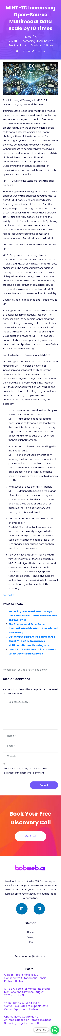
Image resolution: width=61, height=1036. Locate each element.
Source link (8, 595)
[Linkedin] (22, 909)
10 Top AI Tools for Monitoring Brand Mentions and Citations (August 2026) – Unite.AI (27, 992)
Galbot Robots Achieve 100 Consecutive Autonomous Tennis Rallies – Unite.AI (25, 978)
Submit (44, 785)
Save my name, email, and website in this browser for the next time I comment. (26, 770)
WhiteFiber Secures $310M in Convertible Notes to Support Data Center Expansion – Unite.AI (26, 1006)
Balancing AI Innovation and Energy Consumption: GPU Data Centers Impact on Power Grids (33, 615)
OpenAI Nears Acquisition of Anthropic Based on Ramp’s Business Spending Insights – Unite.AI (27, 1020)
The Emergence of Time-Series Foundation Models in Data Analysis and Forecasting (33, 628)
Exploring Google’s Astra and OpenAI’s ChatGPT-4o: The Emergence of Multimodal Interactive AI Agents (32, 641)
